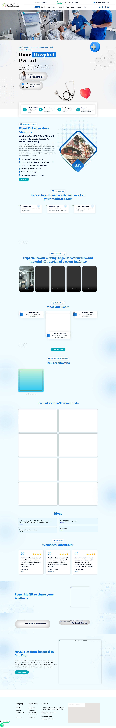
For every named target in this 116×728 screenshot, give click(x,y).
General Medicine (28, 206)
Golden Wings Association (28, 530)
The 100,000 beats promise (69, 521)
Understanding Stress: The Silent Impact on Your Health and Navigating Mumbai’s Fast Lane (35, 521)
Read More (21, 524)
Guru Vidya (63, 528)
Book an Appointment (36, 623)
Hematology (80, 206)
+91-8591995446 (78, 623)
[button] (1, 25)
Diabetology (53, 206)
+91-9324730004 (36, 77)
